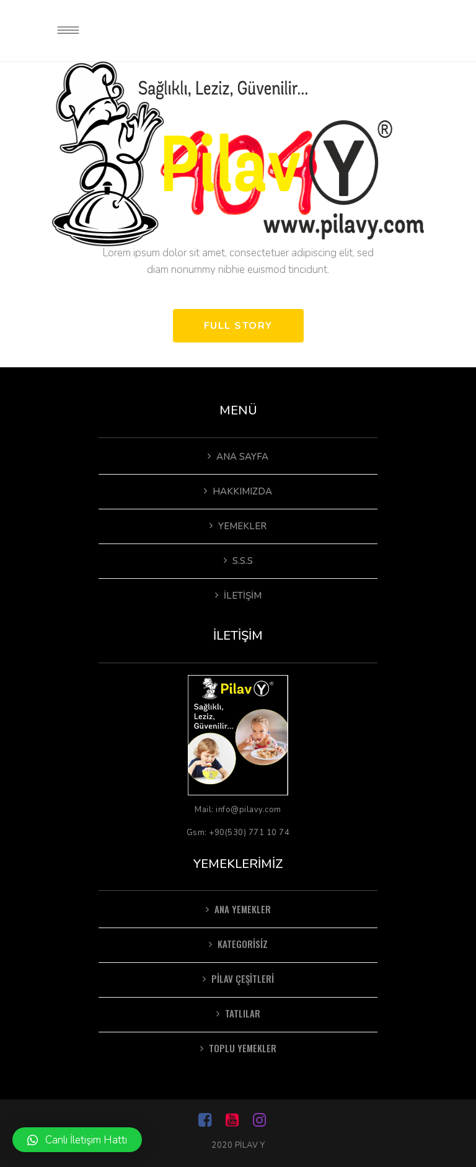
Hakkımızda (242, 491)
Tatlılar (242, 1013)
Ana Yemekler (242, 909)
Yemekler (242, 526)
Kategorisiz (243, 943)
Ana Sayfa (242, 456)
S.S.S (242, 561)
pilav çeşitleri (242, 978)
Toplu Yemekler (242, 1048)
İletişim (243, 595)
